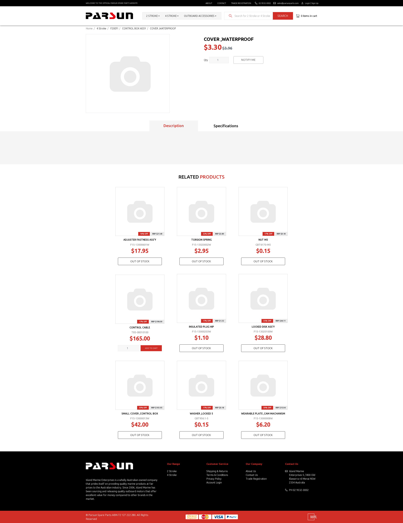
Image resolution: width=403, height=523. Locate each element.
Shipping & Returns (217, 471)
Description (173, 126)
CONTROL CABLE (140, 327)
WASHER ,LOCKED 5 (201, 413)
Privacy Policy (213, 478)
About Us (251, 471)
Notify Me (248, 59)
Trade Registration (241, 3)
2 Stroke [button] (152, 15)
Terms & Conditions (217, 475)
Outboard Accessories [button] (199, 15)
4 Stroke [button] (171, 15)
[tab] (173, 125)
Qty (206, 60)
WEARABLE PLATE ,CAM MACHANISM (263, 413)
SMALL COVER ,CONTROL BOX (140, 413)
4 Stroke (172, 475)
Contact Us (252, 475)
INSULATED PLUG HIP (201, 326)
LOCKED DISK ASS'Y (263, 326)
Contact (221, 3)
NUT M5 (263, 239)
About (209, 3)
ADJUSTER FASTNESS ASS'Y (139, 239)
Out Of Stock (139, 261)
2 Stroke (172, 471)
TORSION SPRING (201, 239)
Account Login (214, 482)
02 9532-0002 (301, 490)
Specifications (226, 126)
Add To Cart (151, 348)
